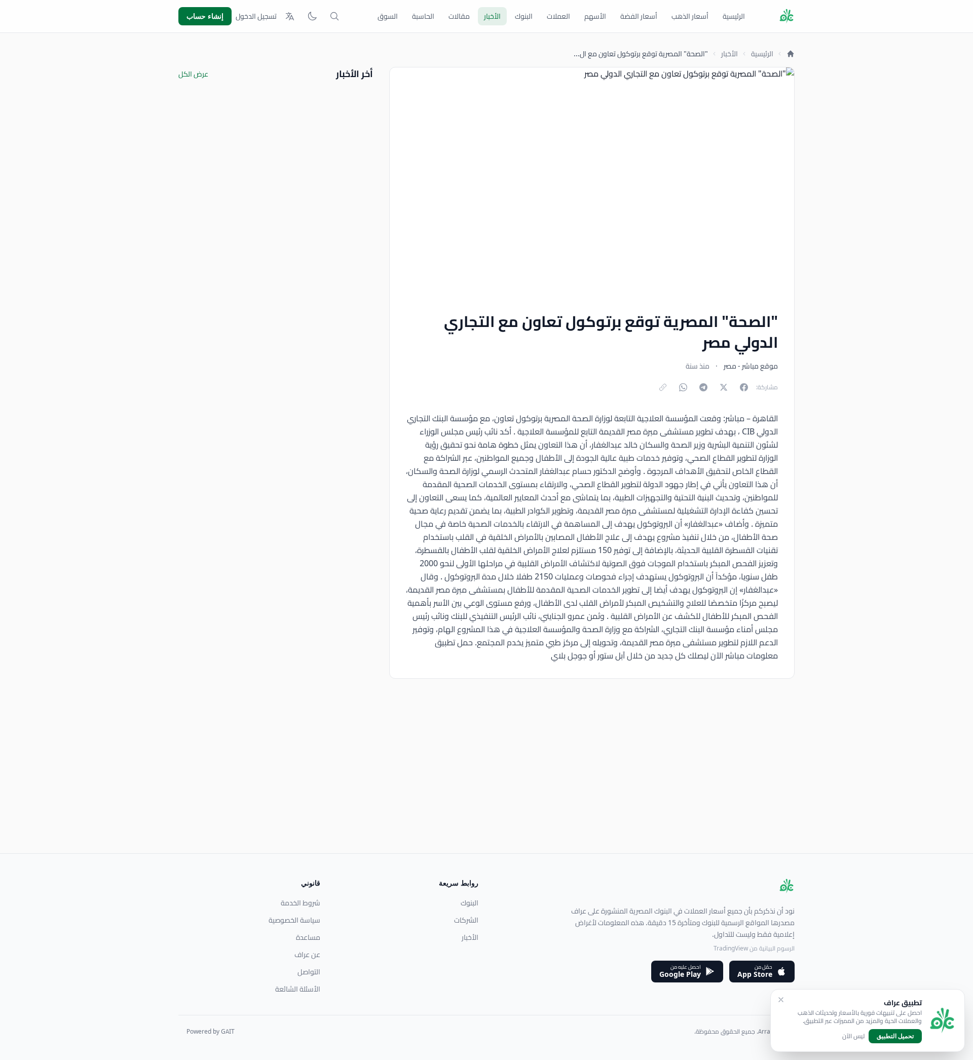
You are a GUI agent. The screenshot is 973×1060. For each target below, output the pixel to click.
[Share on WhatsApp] (683, 387)
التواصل (308, 971)
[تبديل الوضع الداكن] (312, 16)
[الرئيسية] (791, 54)
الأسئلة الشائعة (297, 989)
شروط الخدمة (300, 902)
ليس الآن (853, 1036)
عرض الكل (193, 74)
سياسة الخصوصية (294, 920)
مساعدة (308, 937)
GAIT (228, 1031)
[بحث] (334, 16)
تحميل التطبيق (895, 1036)
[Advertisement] (490, 782)
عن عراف (307, 954)
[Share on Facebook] (744, 387)
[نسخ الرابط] (663, 387)
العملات (558, 16)
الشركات (466, 920)
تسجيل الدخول (256, 16)
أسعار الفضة (638, 16)
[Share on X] (724, 387)
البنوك (524, 16)
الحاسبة (423, 16)
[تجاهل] (781, 1000)
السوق (388, 16)
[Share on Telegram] (703, 387)
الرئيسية (734, 16)
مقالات (459, 16)
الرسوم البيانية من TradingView (754, 948)
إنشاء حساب (204, 16)
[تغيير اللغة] (290, 16)
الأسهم (595, 16)
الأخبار (492, 16)
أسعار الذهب (689, 16)
